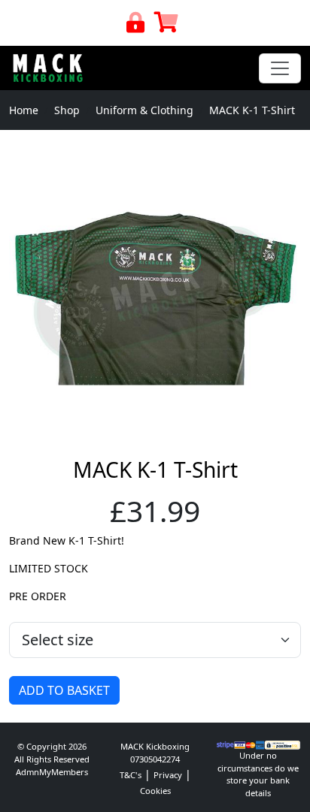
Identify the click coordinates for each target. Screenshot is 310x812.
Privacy (167, 774)
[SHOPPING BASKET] (166, 26)
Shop (67, 110)
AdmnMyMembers (52, 771)
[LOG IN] (135, 26)
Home (23, 110)
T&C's (130, 774)
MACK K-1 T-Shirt (252, 110)
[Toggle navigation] (280, 68)
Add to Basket (64, 690)
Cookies (155, 790)
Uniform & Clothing (144, 110)
